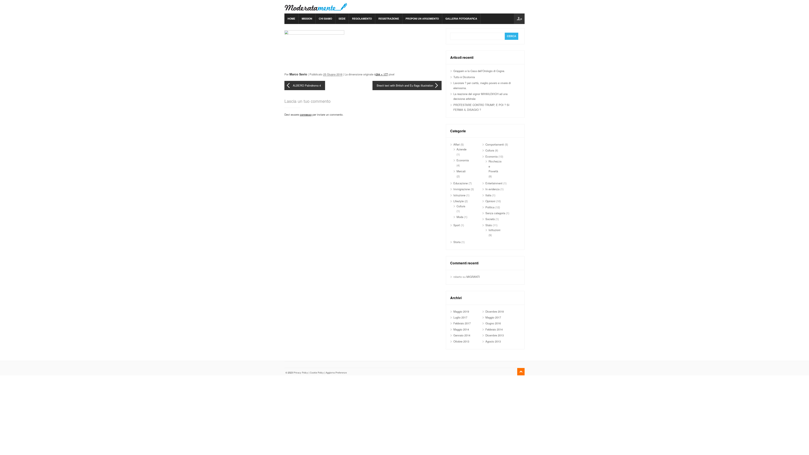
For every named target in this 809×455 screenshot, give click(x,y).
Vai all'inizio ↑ (521, 371)
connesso (306, 114)
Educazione (460, 183)
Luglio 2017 (460, 317)
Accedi (519, 18)
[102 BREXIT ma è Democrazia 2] (314, 33)
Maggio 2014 (461, 329)
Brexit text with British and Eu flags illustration (405, 85)
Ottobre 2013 (461, 341)
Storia (457, 242)
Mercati (461, 171)
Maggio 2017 (493, 317)
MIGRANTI (473, 277)
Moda (460, 217)
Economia (463, 160)
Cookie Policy (317, 372)
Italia (488, 195)
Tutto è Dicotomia (464, 77)
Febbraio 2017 (462, 323)
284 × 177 (382, 74)
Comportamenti (494, 144)
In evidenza (492, 189)
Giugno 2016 (493, 323)
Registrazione (388, 18)
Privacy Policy (300, 372)
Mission (307, 18)
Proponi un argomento (422, 18)
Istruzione (459, 195)
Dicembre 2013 (494, 335)
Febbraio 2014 (494, 329)
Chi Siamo (325, 18)
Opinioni (490, 201)
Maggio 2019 (461, 311)
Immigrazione (461, 189)
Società (490, 219)
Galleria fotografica (461, 18)
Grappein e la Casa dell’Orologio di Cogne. (479, 71)
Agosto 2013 (493, 341)
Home (291, 18)
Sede (342, 18)
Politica (489, 207)
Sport (456, 225)
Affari (456, 144)
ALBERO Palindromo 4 (307, 85)
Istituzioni (494, 230)
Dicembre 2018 (494, 311)
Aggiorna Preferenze (336, 372)
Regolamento (362, 18)
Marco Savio (298, 74)
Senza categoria (495, 213)
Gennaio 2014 (461, 335)
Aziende (461, 149)
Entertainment (493, 183)
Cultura (489, 150)
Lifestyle (458, 201)
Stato (488, 225)
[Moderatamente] (316, 6)
